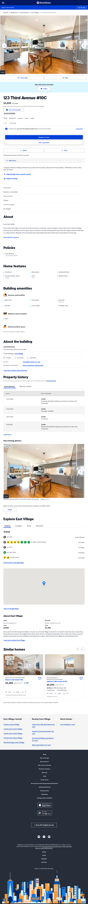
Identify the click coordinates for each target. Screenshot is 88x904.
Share (25, 150)
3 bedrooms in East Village (13, 738)
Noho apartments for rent (41, 745)
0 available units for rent (31, 362)
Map (66, 78)
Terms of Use (44, 780)
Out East (44, 862)
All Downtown (24, 12)
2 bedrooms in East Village (13, 733)
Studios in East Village (11, 724)
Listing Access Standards (44, 798)
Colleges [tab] (18, 526)
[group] (23, 676)
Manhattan (14, 12)
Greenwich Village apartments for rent (43, 739)
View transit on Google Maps (13, 563)
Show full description (11, 237)
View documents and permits (33, 365)
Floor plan (24, 78)
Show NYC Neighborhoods (44, 825)
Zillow (44, 852)
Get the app (81, 7)
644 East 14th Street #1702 (57, 681)
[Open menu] (3, 3)
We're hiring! (44, 758)
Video (45, 89)
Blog (44, 754)
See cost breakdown (15, 110)
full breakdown (51, 381)
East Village (35, 12)
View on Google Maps (11, 609)
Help (44, 776)
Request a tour (44, 137)
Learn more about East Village (14, 640)
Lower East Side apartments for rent (43, 725)
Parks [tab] (29, 526)
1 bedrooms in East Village (13, 729)
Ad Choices (44, 794)
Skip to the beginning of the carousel (44, 701)
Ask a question (44, 143)
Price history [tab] (9, 386)
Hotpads (44, 859)
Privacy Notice (44, 790)
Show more (7, 435)
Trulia (44, 855)
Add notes (12, 160)
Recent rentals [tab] (25, 386)
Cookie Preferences (45, 787)
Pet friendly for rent (67, 724)
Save (65, 150)
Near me (44, 772)
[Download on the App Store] (44, 805)
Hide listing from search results (18, 174)
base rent (17, 683)
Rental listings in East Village (14, 742)
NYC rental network (44, 765)
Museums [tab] (39, 526)
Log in (10, 509)
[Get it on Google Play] (44, 813)
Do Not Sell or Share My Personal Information (44, 783)
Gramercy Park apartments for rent (43, 732)
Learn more (79, 129)
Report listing (12, 178)
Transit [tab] (7, 526)
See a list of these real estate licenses (52, 846)
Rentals (5, 12)
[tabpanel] (44, 413)
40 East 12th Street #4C (14, 680)
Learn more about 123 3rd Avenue (15, 370)
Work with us (44, 761)
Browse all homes (44, 769)
